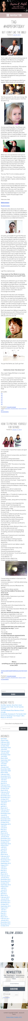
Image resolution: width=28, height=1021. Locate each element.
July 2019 (3, 779)
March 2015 (4, 833)
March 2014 (4, 854)
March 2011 (4, 917)
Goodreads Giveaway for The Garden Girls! (13, 714)
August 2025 (4, 740)
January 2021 (5, 767)
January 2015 (5, 836)
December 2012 (5, 879)
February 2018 (5, 792)
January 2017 (5, 812)
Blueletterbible (5, 206)
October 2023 (5, 746)
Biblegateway (5, 202)
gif (1, 393)
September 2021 (6, 760)
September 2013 (6, 863)
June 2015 (4, 828)
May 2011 (4, 913)
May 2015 (4, 829)
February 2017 (5, 810)
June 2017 (4, 803)
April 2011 (4, 915)
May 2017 (4, 804)
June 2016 (4, 815)
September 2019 (6, 778)
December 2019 (5, 776)
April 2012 (4, 893)
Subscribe (23, 728)
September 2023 (6, 747)
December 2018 (5, 787)
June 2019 (4, 781)
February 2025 (5, 742)
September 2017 (6, 801)
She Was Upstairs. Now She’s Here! (11, 705)
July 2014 (3, 847)
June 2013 (4, 869)
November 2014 (5, 840)
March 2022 (4, 758)
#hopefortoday (14, 408)
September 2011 (6, 906)
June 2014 (4, 849)
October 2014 (5, 842)
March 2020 (4, 772)
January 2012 (5, 899)
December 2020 (5, 769)
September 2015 (6, 824)
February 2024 (5, 744)
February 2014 (5, 856)
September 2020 (6, 771)
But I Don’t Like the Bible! (14, 32)
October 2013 (5, 861)
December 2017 (5, 796)
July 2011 (3, 910)
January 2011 (5, 920)
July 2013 (3, 867)
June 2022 (4, 756)
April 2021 (4, 765)
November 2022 (5, 755)
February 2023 (5, 751)
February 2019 (5, 785)
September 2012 (6, 885)
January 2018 (5, 794)
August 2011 (4, 908)
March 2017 (4, 808)
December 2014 (5, 838)
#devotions (7, 408)
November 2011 (5, 902)
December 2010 (5, 922)
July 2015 (3, 826)
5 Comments (5, 679)
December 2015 (5, 819)
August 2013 (4, 865)
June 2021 (4, 763)
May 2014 (4, 851)
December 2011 (5, 901)
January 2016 (5, 817)
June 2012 (4, 890)
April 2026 (4, 739)
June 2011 (4, 911)
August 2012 (4, 886)
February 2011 (5, 918)
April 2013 (4, 872)
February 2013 (5, 876)
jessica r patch (22, 677)
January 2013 (5, 877)
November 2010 (5, 924)
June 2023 (4, 749)
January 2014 (5, 858)
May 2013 (4, 870)
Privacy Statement (6, 997)
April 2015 (4, 831)
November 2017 (5, 797)
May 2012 (4, 892)
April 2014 (4, 853)
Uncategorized (11, 407)
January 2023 (5, 753)
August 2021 (4, 762)
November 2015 (5, 820)
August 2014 (4, 845)
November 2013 (5, 860)
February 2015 (5, 835)
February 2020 (5, 774)
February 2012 (5, 897)
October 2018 (5, 788)
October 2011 (5, 904)
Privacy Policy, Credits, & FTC (14, 1017)
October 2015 (5, 822)
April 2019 (4, 783)
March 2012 (4, 895)
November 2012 (5, 881)
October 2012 (5, 883)
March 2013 (4, 874)
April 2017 (4, 806)
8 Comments (5, 411)
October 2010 (5, 926)
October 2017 (5, 799)
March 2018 (4, 790)
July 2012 (3, 888)
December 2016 (5, 813)
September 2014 (6, 844)
